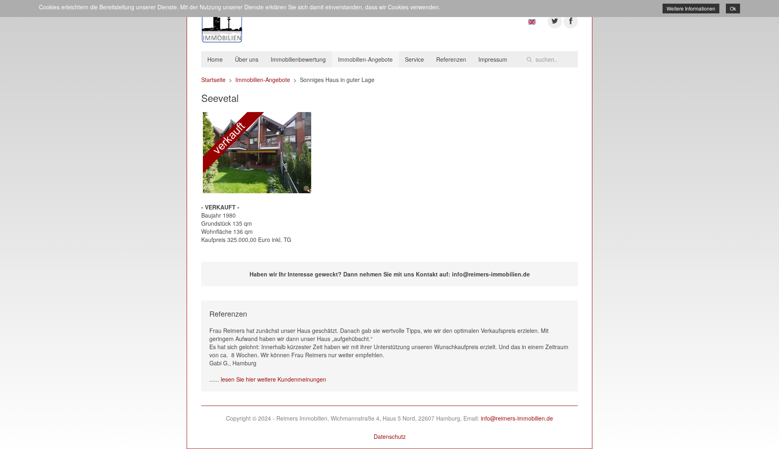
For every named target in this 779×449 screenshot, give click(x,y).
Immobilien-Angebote (365, 59)
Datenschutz (390, 436)
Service (414, 59)
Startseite (213, 80)
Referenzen (451, 59)
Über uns (246, 59)
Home (215, 59)
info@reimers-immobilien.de (517, 418)
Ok (733, 8)
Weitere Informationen (691, 8)
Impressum (492, 59)
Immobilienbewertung (298, 59)
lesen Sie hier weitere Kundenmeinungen (273, 379)
